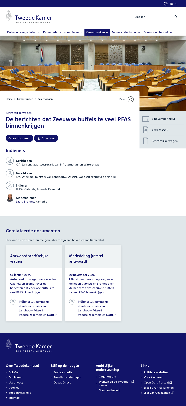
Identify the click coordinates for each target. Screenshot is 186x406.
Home (9, 98)
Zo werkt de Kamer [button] (125, 32)
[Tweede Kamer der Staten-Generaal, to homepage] (29, 16)
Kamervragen (45, 98)
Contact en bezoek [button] (156, 32)
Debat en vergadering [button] (22, 32)
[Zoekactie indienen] (176, 16)
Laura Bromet (25, 201)
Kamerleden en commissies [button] (61, 32)
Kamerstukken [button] (96, 32)
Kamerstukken (25, 98)
